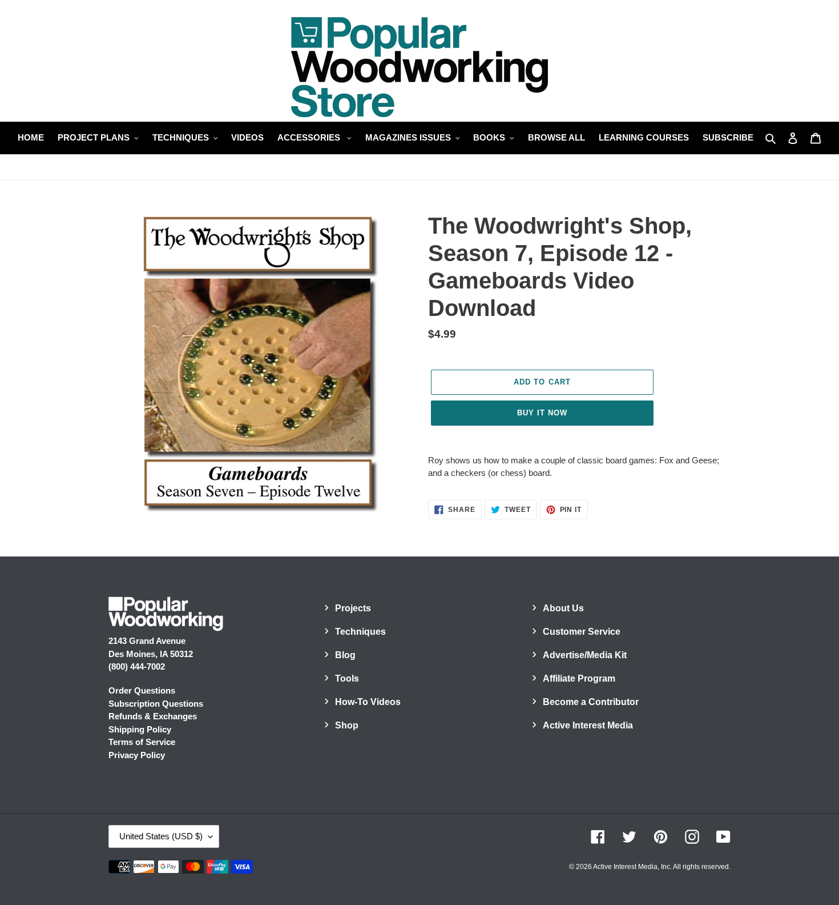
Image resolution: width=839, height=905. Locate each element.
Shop (346, 725)
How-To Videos (368, 702)
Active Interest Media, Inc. (632, 867)
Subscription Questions (155, 703)
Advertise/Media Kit (585, 655)
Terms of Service (141, 742)
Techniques (360, 631)
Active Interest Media (588, 725)
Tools (347, 678)
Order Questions (141, 690)
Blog (345, 655)
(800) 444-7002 (136, 666)
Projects (353, 608)
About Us (563, 608)
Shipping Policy (139, 729)
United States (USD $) (161, 836)
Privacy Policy (136, 755)
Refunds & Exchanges (152, 716)
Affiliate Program (579, 678)
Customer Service (581, 631)
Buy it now (542, 413)
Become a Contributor (591, 702)
